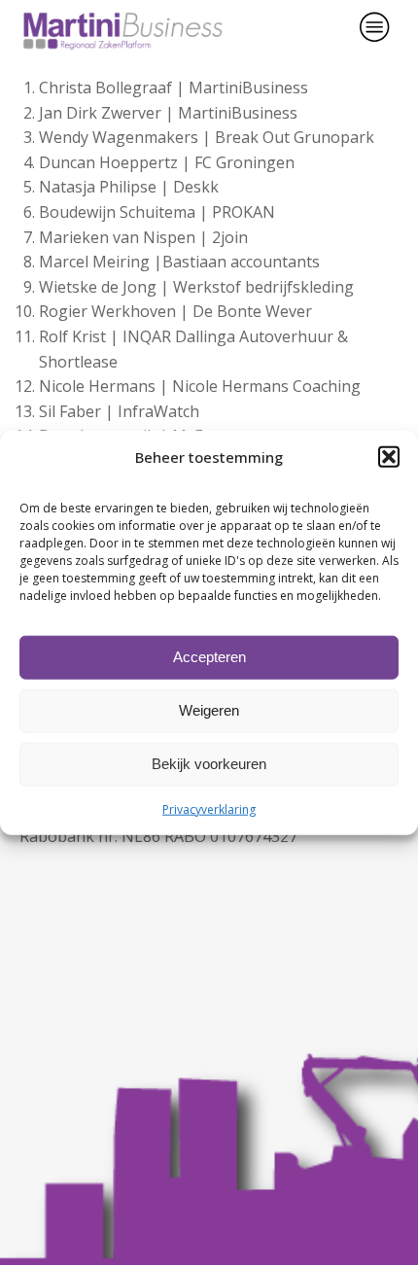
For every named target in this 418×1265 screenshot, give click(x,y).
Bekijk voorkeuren (209, 763)
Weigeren (209, 710)
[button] (389, 456)
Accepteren (209, 657)
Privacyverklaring (209, 808)
